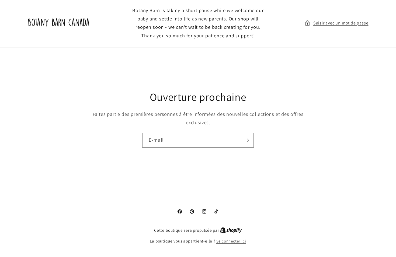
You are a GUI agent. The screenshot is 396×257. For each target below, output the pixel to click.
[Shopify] (231, 230)
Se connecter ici (231, 241)
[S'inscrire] (246, 140)
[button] (337, 23)
